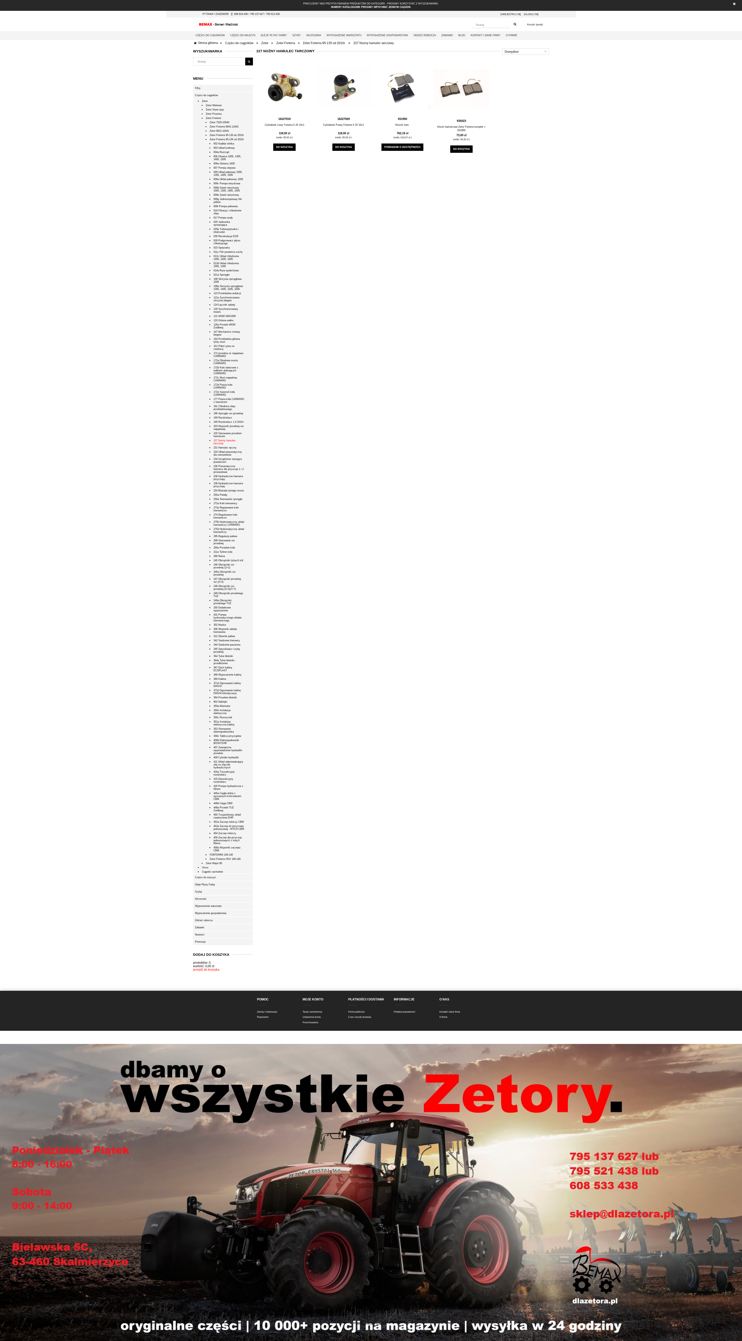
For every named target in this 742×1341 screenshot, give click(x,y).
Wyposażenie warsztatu (208, 906)
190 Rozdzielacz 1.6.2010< (229, 421)
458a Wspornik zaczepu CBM (227, 849)
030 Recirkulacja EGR (226, 236)
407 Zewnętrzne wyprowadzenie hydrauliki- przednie (228, 750)
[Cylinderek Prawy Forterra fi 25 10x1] (344, 87)
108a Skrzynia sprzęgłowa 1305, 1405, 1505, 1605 (228, 287)
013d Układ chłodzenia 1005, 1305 (226, 265)
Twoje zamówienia (312, 1011)
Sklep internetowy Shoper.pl (371, 1324)
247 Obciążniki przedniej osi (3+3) (227, 580)
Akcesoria (200, 898)
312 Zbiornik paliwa (224, 636)
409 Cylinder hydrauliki (226, 757)
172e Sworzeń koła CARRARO (224, 393)
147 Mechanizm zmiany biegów (227, 333)
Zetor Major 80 (214, 863)
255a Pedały (220, 494)
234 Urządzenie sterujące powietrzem (228, 460)
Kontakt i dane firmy (449, 1011)
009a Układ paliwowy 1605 (228, 179)
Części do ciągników (206, 95)
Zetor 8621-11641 (219, 130)
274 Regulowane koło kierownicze (225, 516)
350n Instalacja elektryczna (222, 712)
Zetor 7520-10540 (219, 122)
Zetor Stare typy (215, 109)
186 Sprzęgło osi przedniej (228, 413)
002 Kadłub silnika (224, 143)
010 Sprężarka (222, 247)
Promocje (200, 941)
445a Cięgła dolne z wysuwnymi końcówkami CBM (227, 796)
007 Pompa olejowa (224, 167)
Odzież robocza (204, 920)
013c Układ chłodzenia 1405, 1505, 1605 (226, 258)
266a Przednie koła (224, 547)
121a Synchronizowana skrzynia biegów (226, 299)
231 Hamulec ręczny (225, 447)
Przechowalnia (310, 1022)
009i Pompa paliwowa (226, 206)
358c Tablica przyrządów (227, 736)
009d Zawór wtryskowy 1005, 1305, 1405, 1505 (227, 189)
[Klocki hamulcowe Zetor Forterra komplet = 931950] (461, 88)
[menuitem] (210, 35)
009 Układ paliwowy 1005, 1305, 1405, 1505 (228, 173)
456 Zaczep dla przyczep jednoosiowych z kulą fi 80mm (228, 840)
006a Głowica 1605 (224, 163)
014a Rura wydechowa (226, 270)
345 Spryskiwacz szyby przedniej (227, 650)
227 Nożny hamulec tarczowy (225, 442)
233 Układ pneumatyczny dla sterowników (228, 453)
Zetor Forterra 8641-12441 (224, 126)
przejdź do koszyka (206, 969)
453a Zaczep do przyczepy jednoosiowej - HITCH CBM (229, 827)
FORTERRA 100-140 (221, 854)
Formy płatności (356, 1011)
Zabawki (199, 927)
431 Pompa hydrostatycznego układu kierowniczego (228, 617)
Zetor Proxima (214, 113)
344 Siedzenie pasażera (227, 644)
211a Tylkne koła (223, 551)
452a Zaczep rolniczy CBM (229, 821)
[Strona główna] (218, 23)
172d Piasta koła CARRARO (223, 386)
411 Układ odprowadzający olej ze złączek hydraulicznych (228, 764)
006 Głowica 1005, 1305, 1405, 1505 (227, 158)
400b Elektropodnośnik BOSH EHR (226, 742)
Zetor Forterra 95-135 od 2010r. (227, 139)
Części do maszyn (205, 877)
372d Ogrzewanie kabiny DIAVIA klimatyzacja (227, 692)
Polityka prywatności (404, 1011)
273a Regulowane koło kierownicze (226, 509)
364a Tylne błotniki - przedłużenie (225, 662)
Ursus (205, 867)
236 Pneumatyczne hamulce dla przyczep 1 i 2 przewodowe (229, 469)
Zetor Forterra (213, 118)
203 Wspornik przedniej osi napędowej (229, 427)
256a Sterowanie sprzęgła (228, 499)
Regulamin (263, 1017)
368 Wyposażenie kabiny (228, 674)
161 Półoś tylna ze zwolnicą (224, 347)
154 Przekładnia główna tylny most (227, 340)
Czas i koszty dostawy (359, 1017)
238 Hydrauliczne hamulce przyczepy (228, 478)
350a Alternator (222, 706)
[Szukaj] (515, 24)
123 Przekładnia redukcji (227, 293)
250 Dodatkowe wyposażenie (222, 609)
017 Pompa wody (223, 217)
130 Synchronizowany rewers (226, 310)
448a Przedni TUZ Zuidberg (224, 809)
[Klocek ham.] (402, 87)
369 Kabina (220, 678)
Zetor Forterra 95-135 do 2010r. (227, 135)
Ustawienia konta (312, 1017)
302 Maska (220, 624)
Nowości (199, 934)
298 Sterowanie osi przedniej (224, 542)
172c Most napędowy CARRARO (225, 379)
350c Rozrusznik (223, 717)
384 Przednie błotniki (225, 697)
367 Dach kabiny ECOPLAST (223, 669)
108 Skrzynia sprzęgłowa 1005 (228, 280)
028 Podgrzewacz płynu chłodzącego (227, 242)
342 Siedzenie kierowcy (227, 640)
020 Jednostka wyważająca (222, 223)
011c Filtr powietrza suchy (228, 251)
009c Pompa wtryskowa (227, 183)
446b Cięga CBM (223, 803)
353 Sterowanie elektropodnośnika (224, 730)
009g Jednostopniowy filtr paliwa (228, 200)
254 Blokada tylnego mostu (229, 490)
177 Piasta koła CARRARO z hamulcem (229, 400)
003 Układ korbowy (224, 147)
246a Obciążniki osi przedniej (225, 573)
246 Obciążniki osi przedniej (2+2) (224, 566)
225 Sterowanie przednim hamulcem (228, 435)
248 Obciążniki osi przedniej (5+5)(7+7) (225, 587)
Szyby (198, 891)
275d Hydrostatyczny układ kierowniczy (229, 530)
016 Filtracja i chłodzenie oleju (227, 212)
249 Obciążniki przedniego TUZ (228, 595)
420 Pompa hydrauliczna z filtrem (228, 787)
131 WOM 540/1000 (225, 316)
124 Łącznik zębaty (224, 304)
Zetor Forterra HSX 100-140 (225, 859)
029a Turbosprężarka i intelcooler (226, 230)
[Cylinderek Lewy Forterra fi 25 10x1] (284, 87)
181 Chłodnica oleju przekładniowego (224, 408)
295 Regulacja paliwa (225, 536)
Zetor (205, 101)
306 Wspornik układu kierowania (225, 630)
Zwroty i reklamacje (267, 1011)
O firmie (443, 1017)
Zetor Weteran (214, 105)
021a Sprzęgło (222, 274)
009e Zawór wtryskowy (226, 194)
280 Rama (219, 556)
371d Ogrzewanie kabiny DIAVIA (227, 685)
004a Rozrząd (221, 152)
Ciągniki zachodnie (212, 871)
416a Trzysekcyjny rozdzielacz (224, 773)
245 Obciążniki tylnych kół (228, 560)
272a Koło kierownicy (225, 503)
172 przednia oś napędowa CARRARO (228, 355)
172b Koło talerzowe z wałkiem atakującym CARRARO (226, 370)
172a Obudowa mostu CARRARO (226, 362)
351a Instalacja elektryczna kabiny (224, 723)
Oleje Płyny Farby (205, 884)
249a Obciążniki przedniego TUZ (222, 602)
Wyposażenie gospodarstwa (210, 913)
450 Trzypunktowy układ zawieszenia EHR (227, 816)
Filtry (198, 88)
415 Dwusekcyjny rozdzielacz (223, 780)
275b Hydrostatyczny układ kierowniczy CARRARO (229, 523)
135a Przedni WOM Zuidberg (224, 326)
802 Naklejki (220, 701)
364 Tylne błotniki (223, 656)
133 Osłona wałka (223, 320)
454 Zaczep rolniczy (225, 833)
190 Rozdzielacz (223, 417)
